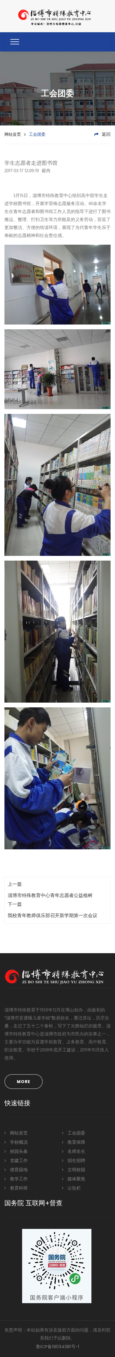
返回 (106, 134)
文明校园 (75, 1170)
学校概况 (18, 1142)
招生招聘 (75, 1160)
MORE (23, 1082)
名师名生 (75, 1151)
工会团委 (75, 1133)
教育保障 (75, 1142)
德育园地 (18, 1170)
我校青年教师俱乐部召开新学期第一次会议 (52, 916)
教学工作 (18, 1179)
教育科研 (18, 1188)
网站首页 (12, 134)
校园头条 (18, 1151)
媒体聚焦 (75, 1179)
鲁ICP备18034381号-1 (57, 1346)
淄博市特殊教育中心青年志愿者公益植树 (50, 896)
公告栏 (73, 1188)
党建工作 (18, 1160)
